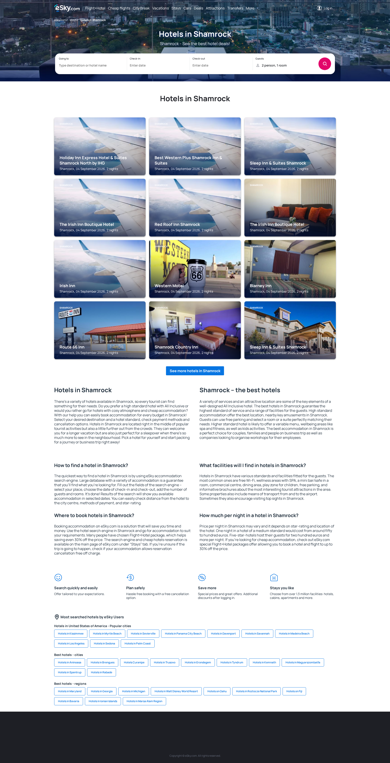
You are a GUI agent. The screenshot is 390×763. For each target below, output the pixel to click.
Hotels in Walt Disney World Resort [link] (176, 691)
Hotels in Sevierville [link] (143, 633)
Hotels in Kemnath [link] (264, 662)
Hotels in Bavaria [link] (68, 701)
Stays (176, 8)
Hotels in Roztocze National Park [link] (256, 691)
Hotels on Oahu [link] (217, 691)
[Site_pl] (120, 725)
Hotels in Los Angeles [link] (71, 643)
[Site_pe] (134, 725)
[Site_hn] (296, 725)
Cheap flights (119, 8)
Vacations (160, 8)
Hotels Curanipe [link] (134, 662)
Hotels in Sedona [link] (104, 643)
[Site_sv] (256, 725)
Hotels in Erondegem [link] (198, 662)
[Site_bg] (107, 725)
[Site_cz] (161, 725)
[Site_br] (80, 725)
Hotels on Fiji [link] (294, 691)
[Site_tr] (147, 725)
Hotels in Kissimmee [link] (71, 633)
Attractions (215, 8)
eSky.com (60, 20)
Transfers (235, 8)
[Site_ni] (269, 725)
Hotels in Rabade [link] (101, 672)
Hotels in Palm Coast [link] (138, 643)
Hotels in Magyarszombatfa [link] (303, 662)
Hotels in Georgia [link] (102, 691)
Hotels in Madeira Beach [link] (294, 633)
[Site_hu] (201, 725)
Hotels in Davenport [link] (223, 633)
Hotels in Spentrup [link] (69, 672)
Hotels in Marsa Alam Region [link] (144, 701)
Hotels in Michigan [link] (133, 691)
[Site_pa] (242, 725)
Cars (187, 8)
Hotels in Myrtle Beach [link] (107, 633)
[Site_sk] (188, 725)
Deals (198, 8)
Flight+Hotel (95, 8)
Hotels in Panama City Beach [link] (183, 633)
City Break (141, 8)
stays (73, 20)
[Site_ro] (93, 725)
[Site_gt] (283, 725)
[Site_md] (174, 725)
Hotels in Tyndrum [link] (232, 662)
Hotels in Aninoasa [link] (69, 662)
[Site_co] (215, 725)
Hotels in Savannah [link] (257, 633)
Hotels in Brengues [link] (102, 662)
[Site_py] (310, 725)
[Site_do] (228, 725)
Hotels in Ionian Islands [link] (103, 701)
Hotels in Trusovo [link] (164, 662)
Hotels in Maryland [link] (69, 691)
